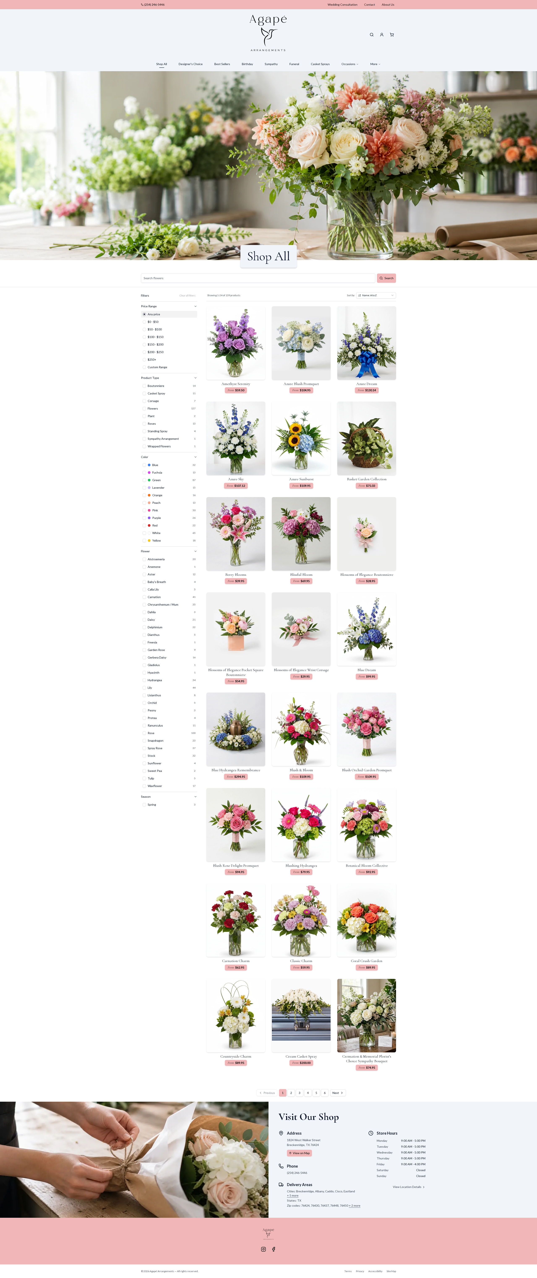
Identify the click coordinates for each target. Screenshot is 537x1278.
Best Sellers (222, 64)
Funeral (294, 64)
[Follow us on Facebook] (273, 1249)
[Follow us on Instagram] (263, 1249)
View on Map (301, 1153)
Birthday (247, 64)
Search (389, 278)
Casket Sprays (320, 64)
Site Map (391, 1271)
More (373, 64)
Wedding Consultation (342, 4)
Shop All (161, 64)
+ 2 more (354, 1205)
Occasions (348, 64)
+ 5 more (292, 1195)
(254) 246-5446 (154, 4)
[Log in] (382, 34)
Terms (348, 1271)
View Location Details (407, 1187)
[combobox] (376, 295)
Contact (369, 4)
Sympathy (271, 64)
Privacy (360, 1271)
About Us (388, 4)
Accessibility (375, 1271)
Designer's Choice (191, 64)
